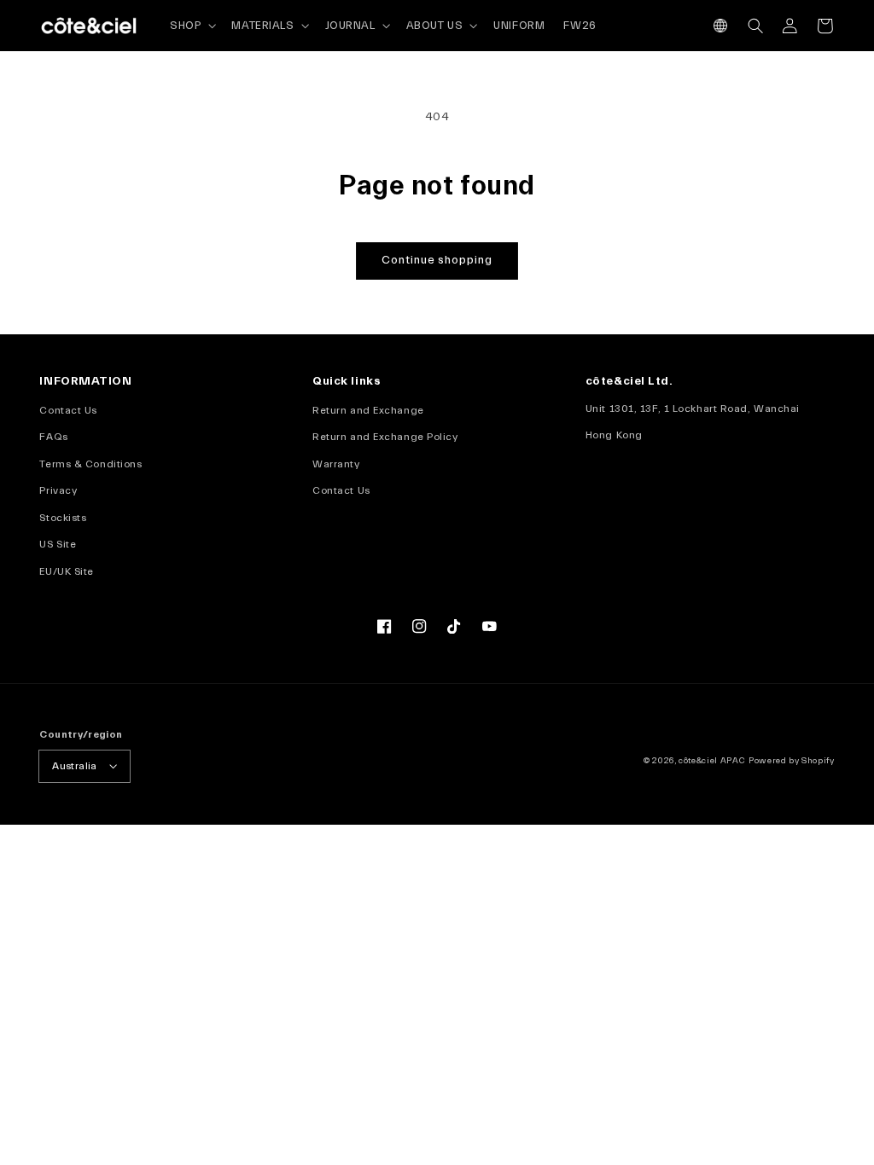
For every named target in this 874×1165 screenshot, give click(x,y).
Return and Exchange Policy (384, 437)
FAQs (53, 437)
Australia (74, 766)
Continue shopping (437, 260)
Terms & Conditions (90, 464)
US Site (57, 544)
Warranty (335, 464)
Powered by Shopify (792, 761)
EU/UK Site (66, 571)
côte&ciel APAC (712, 761)
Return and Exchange (368, 410)
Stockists (62, 518)
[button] (720, 26)
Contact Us (68, 410)
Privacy (58, 490)
